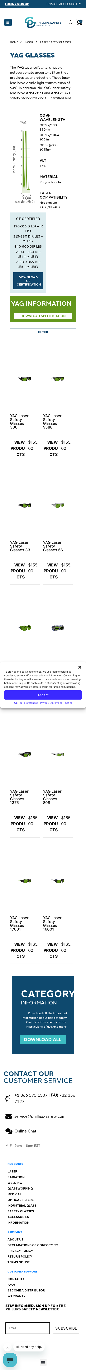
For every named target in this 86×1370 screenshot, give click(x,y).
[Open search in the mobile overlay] (70, 22)
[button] (80, 667)
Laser (29, 42)
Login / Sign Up (17, 4)
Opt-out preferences (26, 702)
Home (14, 42)
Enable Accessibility (64, 4)
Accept (43, 695)
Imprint (68, 702)
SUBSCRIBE (66, 1328)
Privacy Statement (51, 702)
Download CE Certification (29, 280)
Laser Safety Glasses (55, 42)
